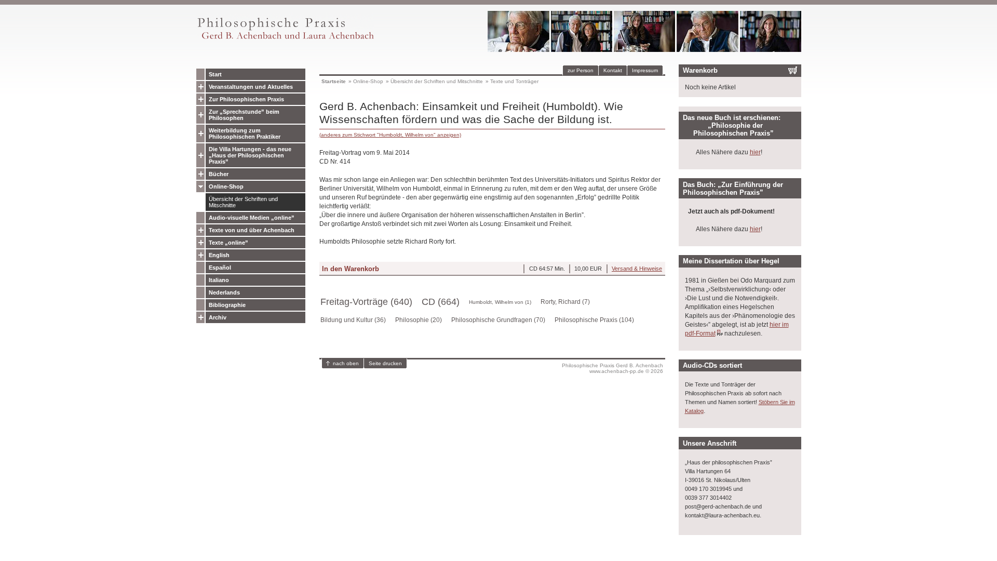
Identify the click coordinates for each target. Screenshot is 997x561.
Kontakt (612, 70)
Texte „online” (228, 242)
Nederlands (224, 292)
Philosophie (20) (418, 320)
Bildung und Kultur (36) (353, 320)
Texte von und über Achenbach (251, 230)
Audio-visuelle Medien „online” (251, 218)
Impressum (645, 70)
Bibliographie (227, 305)
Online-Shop (226, 186)
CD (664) (441, 302)
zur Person (581, 70)
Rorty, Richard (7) (565, 301)
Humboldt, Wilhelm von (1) (500, 302)
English (219, 255)
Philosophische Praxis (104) (594, 320)
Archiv (217, 317)
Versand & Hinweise (637, 268)
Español (220, 267)
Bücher (218, 174)
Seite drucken (385, 363)
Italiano (219, 280)
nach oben (346, 363)
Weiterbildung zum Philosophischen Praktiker (244, 133)
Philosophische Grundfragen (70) (498, 320)
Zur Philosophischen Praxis (246, 99)
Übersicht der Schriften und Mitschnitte (243, 202)
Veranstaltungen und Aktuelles (251, 87)
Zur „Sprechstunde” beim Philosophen (244, 115)
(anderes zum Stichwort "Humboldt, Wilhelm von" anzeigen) (390, 135)
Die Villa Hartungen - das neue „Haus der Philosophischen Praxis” (250, 155)
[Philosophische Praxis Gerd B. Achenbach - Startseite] (285, 39)
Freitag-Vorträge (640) (366, 302)
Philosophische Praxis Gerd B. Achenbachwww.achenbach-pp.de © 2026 (612, 368)
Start (215, 74)
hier (755, 152)
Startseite (333, 81)
